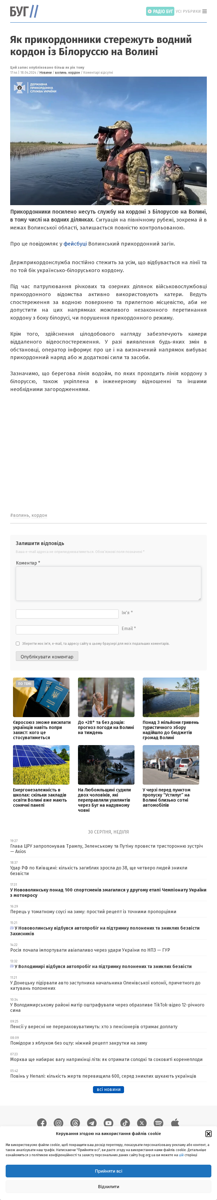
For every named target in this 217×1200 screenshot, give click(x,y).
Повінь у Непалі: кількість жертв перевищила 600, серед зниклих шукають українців (103, 1076)
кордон (74, 73)
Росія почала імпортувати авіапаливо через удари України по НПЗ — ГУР (90, 950)
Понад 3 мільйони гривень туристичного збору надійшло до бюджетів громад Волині (171, 730)
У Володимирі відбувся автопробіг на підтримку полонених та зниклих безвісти (103, 966)
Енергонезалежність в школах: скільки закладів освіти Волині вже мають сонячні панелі (40, 797)
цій (181, 1155)
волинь (61, 73)
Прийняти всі (108, 1171)
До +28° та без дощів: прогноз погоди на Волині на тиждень (106, 727)
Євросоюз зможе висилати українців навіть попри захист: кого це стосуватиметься (42, 730)
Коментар (28, 563)
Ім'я (127, 612)
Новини (46, 73)
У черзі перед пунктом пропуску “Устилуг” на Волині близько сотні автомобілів (166, 797)
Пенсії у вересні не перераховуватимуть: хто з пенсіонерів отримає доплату (93, 1026)
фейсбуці (76, 243)
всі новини (109, 1089)
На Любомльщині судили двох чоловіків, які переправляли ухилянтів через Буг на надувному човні (104, 800)
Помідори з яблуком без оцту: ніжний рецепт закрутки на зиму (78, 1043)
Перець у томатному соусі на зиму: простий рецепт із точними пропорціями (93, 911)
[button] (208, 1133)
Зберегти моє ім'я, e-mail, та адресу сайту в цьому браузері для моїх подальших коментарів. (96, 644)
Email (128, 628)
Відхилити (108, 1186)
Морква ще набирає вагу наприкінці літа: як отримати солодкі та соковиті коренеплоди (106, 1059)
